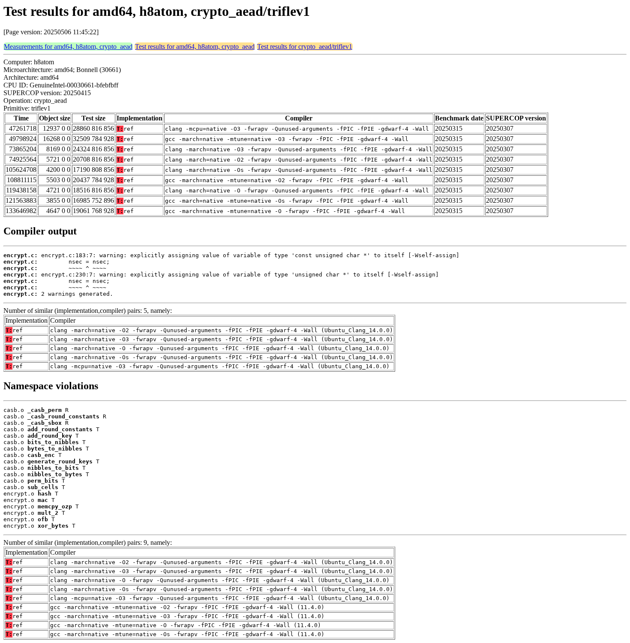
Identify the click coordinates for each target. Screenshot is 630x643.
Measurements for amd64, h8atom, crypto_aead (68, 46)
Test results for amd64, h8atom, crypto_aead (195, 46)
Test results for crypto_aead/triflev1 (304, 46)
